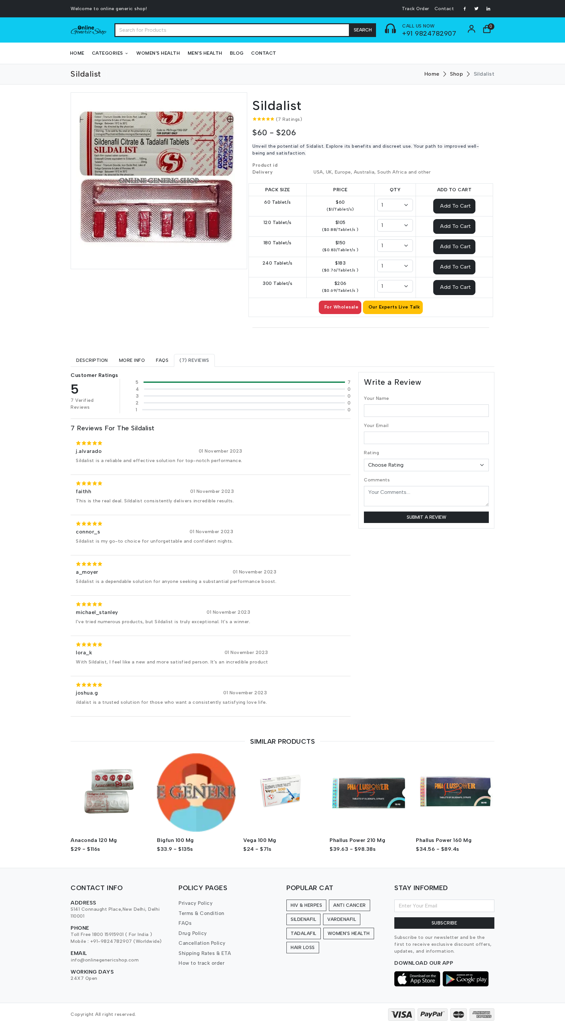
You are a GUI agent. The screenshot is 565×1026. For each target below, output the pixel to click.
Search (363, 30)
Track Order (415, 8)
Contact (444, 8)
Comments (377, 480)
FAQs (185, 923)
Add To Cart (455, 205)
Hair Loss (303, 947)
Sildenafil (303, 919)
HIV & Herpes (306, 905)
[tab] (92, 360)
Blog (237, 53)
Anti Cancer (349, 905)
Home (77, 53)
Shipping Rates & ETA (205, 953)
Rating (371, 453)
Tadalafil (304, 933)
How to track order (201, 963)
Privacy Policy (196, 903)
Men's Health (205, 53)
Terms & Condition (201, 913)
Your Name (376, 398)
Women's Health (158, 53)
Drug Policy (193, 933)
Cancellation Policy (202, 943)
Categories (107, 53)
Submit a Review (426, 517)
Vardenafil (341, 919)
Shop (456, 74)
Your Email (376, 425)
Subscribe (444, 923)
